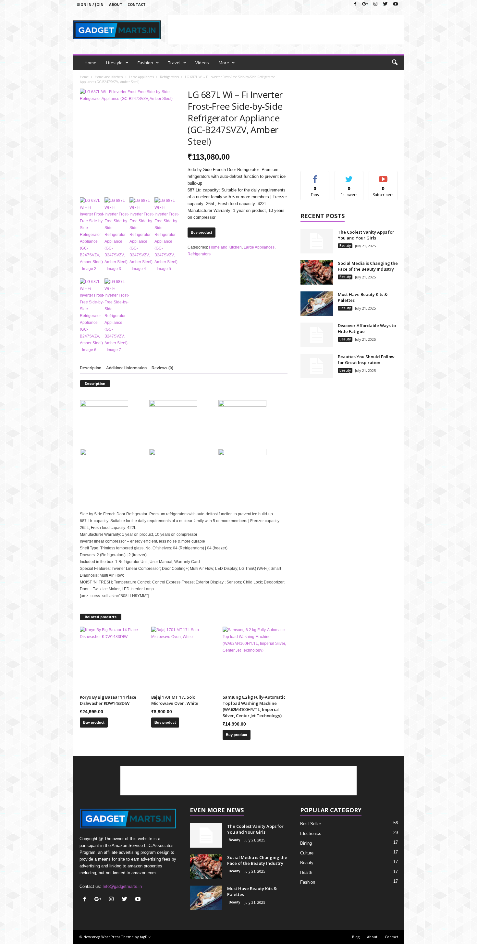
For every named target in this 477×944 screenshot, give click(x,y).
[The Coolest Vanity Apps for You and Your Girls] (316, 241)
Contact (137, 4)
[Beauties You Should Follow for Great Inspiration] (316, 366)
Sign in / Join (90, 4)
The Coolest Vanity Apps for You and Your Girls (366, 235)
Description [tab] (90, 368)
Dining (306, 843)
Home (90, 63)
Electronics (310, 833)
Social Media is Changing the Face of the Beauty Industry (368, 266)
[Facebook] (355, 4)
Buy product (201, 232)
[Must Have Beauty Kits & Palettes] (316, 303)
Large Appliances (141, 77)
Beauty (345, 245)
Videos (202, 63)
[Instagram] (375, 4)
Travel (174, 63)
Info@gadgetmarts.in (122, 886)
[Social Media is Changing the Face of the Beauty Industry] (316, 272)
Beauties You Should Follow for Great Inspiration (366, 359)
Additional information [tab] (126, 368)
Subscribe (383, 176)
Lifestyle (114, 63)
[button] (394, 62)
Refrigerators (169, 77)
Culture (306, 853)
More (224, 63)
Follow (349, 176)
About (115, 4)
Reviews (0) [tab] (162, 368)
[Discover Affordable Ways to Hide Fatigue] (316, 335)
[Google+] (365, 4)
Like (315, 176)
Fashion (145, 63)
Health (306, 872)
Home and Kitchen (109, 77)
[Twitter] (385, 4)
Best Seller (310, 823)
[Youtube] (395, 4)
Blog (356, 936)
